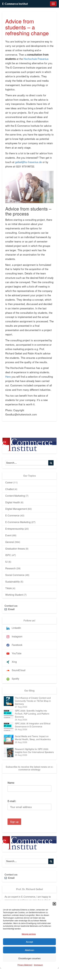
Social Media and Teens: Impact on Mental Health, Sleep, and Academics (33, 738)
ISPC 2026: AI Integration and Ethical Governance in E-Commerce (32, 725)
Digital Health (12, 502)
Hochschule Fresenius (36, 59)
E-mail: (12, 801)
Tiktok (8, 588)
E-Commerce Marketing (18, 522)
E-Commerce (12, 515)
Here (8, 376)
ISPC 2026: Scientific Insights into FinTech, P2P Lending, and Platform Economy (32, 713)
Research (10, 568)
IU (6, 561)
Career (9, 482)
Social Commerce (14, 575)
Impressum (38, 964)
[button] (54, 903)
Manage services (29, 934)
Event (8, 535)
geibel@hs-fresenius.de (28, 162)
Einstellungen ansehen (29, 958)
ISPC (8, 555)
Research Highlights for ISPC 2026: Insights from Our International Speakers (34, 751)
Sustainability (12, 581)
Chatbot (9, 489)
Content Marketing (15, 495)
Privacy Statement (25, 964)
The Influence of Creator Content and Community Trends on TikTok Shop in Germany (33, 700)
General (9, 542)
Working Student (14, 594)
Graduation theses (15, 548)
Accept (29, 941)
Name (11, 782)
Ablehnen (29, 950)
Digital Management (16, 509)
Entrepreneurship (14, 528)
